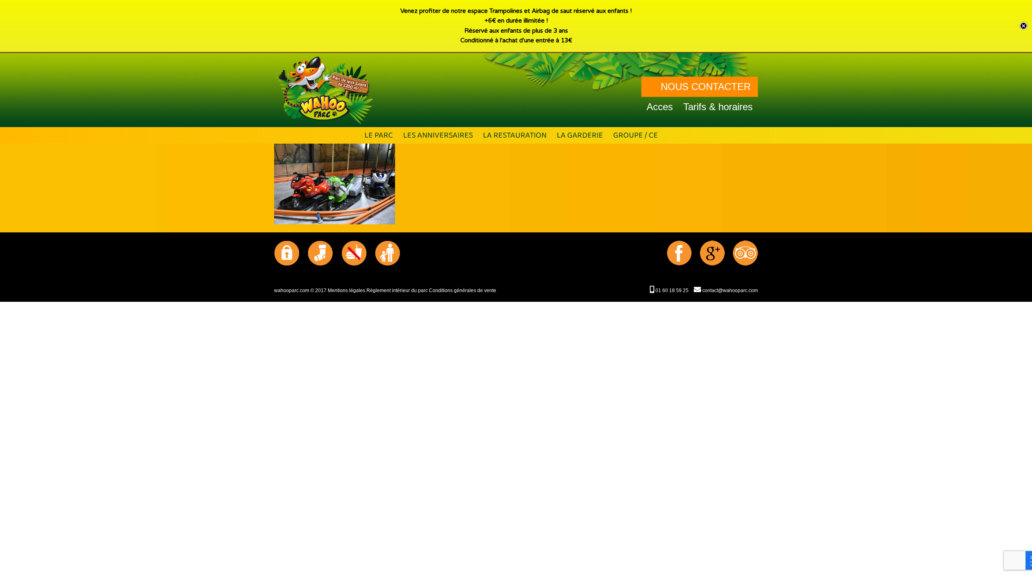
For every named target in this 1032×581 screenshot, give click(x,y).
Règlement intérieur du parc (397, 290)
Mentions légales (346, 290)
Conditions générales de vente (462, 290)
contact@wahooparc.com (729, 290)
